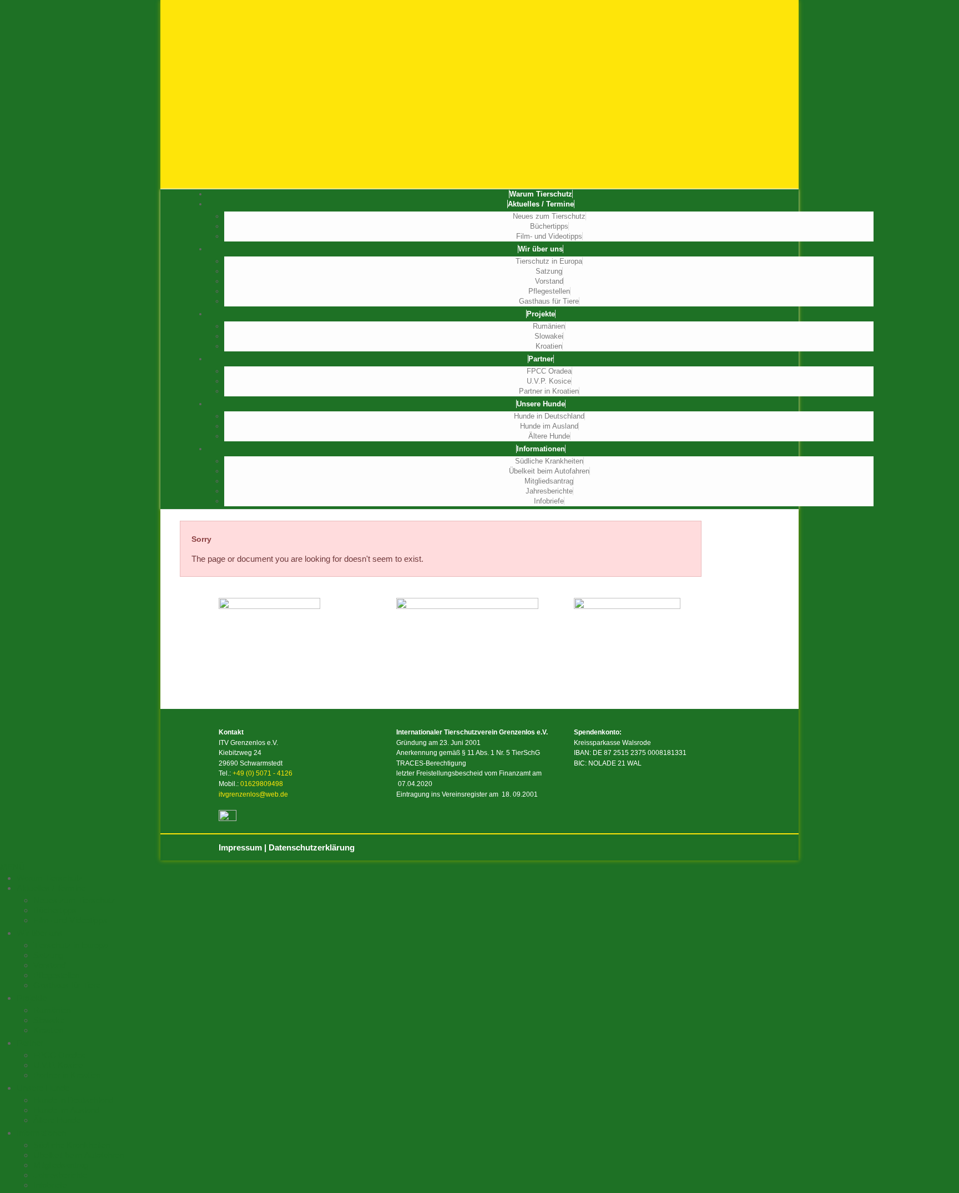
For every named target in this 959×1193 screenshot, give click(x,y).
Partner (540, 359)
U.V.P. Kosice (549, 381)
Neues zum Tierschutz (549, 216)
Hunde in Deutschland (549, 416)
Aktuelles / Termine (541, 204)
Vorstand (549, 281)
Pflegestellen (549, 291)
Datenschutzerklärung (312, 847)
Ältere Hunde (549, 436)
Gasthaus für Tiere (549, 301)
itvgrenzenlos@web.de (253, 794)
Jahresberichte (549, 491)
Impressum (240, 847)
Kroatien (549, 346)
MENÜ (12, 867)
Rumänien (549, 326)
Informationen (541, 449)
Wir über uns (540, 249)
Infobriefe (549, 501)
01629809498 (261, 784)
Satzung (549, 271)
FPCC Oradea (549, 371)
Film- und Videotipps (549, 236)
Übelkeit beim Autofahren (549, 471)
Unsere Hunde (541, 404)
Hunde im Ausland (549, 426)
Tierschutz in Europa (549, 261)
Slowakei (548, 336)
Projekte (541, 314)
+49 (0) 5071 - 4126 (262, 773)
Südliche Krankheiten (549, 461)
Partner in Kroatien (549, 391)
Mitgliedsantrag (548, 481)
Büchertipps (549, 226)
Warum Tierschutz (540, 194)
